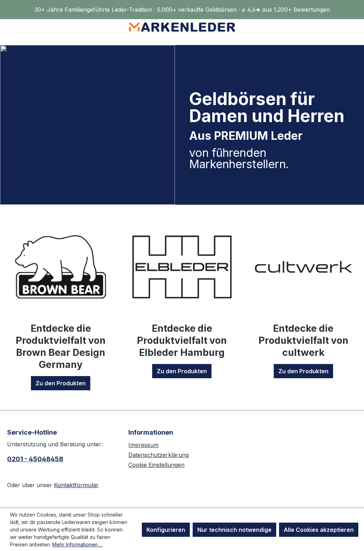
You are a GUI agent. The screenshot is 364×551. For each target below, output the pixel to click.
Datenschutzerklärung (158, 454)
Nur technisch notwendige (234, 529)
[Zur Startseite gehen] (182, 27)
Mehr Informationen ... (77, 544)
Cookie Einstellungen (156, 464)
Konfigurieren (165, 529)
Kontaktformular (76, 485)
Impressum (143, 444)
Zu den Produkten (61, 383)
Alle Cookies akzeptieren (319, 529)
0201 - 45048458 (35, 459)
